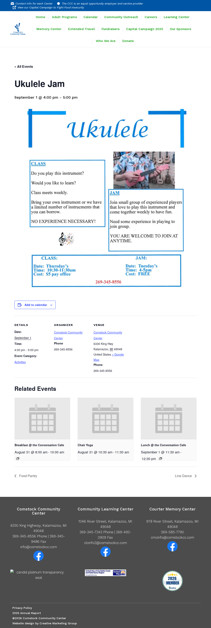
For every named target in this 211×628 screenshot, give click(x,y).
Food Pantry (27, 475)
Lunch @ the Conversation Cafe (163, 445)
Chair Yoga (85, 445)
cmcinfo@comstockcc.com (172, 537)
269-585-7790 (172, 532)
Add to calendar (36, 305)
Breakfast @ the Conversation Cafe (39, 445)
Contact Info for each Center (34, 3)
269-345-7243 (91, 532)
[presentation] (42, 418)
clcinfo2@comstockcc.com (105, 543)
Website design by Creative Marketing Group (44, 623)
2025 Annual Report (26, 613)
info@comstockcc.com (38, 547)
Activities (20, 362)
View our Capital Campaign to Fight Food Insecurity (51, 7)
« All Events (23, 66)
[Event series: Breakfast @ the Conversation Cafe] (17, 458)
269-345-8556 (24, 536)
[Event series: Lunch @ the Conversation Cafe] (160, 458)
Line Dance (184, 475)
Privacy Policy (22, 607)
